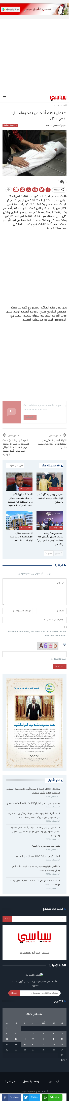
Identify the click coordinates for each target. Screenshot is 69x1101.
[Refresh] (64, 644)
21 (25, 1044)
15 (16, 1039)
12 (43, 1039)
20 (33, 1044)
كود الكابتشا (60, 659)
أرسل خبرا (54, 1081)
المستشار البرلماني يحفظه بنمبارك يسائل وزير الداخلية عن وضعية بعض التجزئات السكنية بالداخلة (34, 816)
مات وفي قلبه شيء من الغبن (45, 846)
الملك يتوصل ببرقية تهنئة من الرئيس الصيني (38, 856)
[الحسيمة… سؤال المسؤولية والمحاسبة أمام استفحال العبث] (19, 520)
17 (62, 1044)
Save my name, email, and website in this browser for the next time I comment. (37, 634)
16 (7, 1039)
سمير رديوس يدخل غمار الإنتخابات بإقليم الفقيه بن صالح (33, 803)
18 (54, 1044)
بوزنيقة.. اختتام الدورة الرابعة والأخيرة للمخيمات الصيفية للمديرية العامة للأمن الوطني (33, 791)
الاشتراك (14, 993)
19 (43, 1044)
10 (62, 1039)
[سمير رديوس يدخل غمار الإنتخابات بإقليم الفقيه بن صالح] (50, 482)
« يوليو (63, 1060)
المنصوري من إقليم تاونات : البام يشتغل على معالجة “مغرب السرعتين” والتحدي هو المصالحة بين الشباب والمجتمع (35, 832)
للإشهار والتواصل (31, 1081)
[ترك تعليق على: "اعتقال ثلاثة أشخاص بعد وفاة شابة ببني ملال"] (62, 182)
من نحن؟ (10, 1081)
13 (33, 1039)
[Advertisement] (34, 53)
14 (25, 1039)
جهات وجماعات (9, 125)
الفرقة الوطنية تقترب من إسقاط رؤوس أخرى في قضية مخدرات (52, 444)
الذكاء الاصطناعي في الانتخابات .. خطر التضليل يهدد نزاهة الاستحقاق (35, 883)
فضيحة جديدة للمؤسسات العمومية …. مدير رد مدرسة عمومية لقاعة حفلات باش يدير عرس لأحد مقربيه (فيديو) (16, 447)
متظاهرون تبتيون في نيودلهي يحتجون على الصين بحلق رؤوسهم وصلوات (35, 868)
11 (53, 1039)
